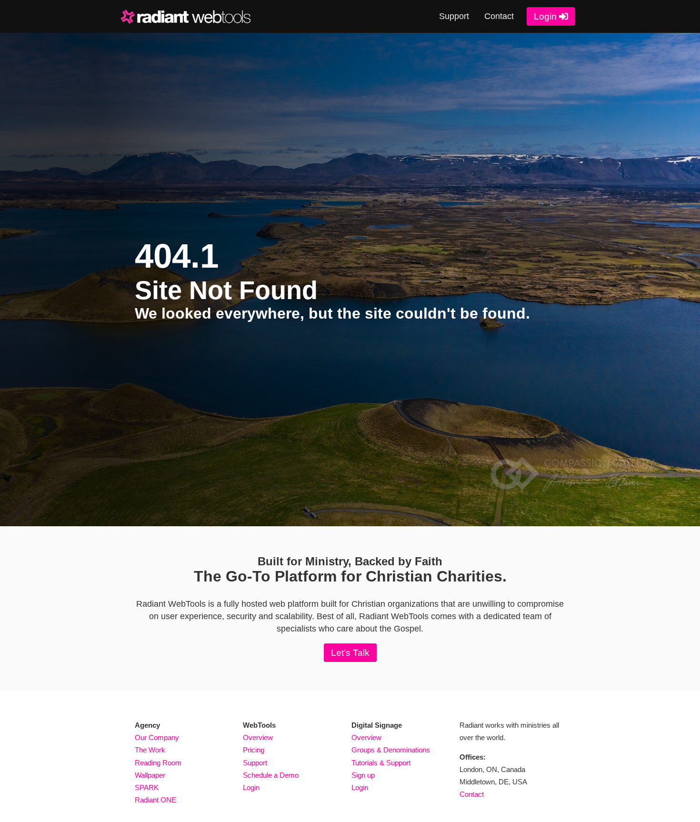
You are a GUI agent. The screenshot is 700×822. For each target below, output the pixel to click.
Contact (499, 16)
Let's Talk (350, 653)
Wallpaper (150, 775)
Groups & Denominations (390, 750)
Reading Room (158, 763)
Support (454, 16)
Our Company (157, 738)
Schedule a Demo (271, 775)
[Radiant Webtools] (191, 17)
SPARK (147, 788)
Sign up (363, 775)
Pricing (253, 750)
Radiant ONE (155, 800)
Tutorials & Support (380, 763)
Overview (258, 738)
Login (545, 16)
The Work (150, 750)
